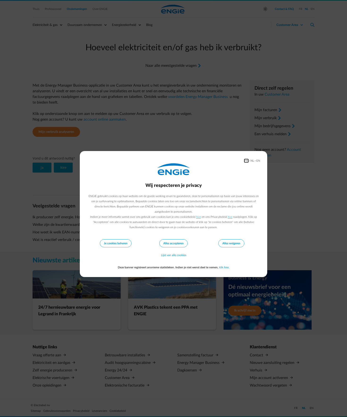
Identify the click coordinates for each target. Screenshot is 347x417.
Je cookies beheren (115, 243)
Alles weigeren (231, 243)
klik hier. (224, 267)
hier (198, 216)
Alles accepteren (173, 243)
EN (258, 160)
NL (252, 160)
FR (246, 160)
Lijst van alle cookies (173, 255)
